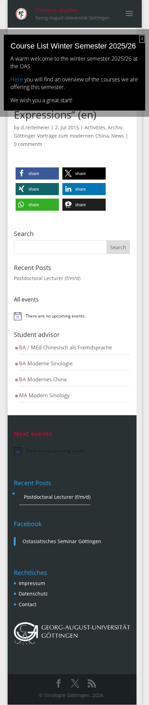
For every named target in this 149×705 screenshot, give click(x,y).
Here (16, 79)
